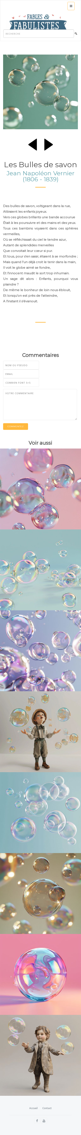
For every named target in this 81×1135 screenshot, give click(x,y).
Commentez (15, 426)
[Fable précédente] (32, 143)
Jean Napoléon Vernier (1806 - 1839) (41, 176)
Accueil (33, 1108)
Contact (47, 1108)
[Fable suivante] (48, 143)
